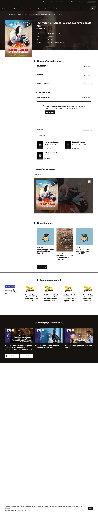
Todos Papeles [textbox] (43, 135)
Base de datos (51, 8)
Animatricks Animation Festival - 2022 (13, 292)
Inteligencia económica (65, 8)
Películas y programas (15, 8)
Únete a (87, 8)
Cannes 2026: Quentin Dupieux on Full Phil (78, 347)
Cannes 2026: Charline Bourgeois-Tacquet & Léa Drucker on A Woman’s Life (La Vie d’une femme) (18, 347)
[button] (89, 182)
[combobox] (51, 135)
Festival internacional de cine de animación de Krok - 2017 (84, 250)
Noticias (27, 8)
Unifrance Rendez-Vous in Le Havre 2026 (51, 2)
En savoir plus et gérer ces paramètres (16, 510)
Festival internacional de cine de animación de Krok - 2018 (65, 257)
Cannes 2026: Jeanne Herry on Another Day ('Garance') (47, 347)
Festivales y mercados (38, 8)
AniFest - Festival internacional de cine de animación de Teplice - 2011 (52, 298)
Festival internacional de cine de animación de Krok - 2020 (45, 250)
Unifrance (78, 8)
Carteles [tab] (38, 174)
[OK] (90, 508)
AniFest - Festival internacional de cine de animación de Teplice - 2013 (33, 298)
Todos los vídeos (26, 356)
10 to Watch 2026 (70, 2)
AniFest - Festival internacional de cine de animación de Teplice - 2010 (71, 298)
